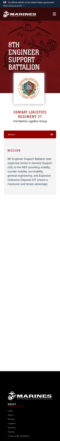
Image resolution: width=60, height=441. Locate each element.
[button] (14, 5)
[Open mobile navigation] (54, 14)
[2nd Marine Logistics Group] (19, 14)
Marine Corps (30, 396)
